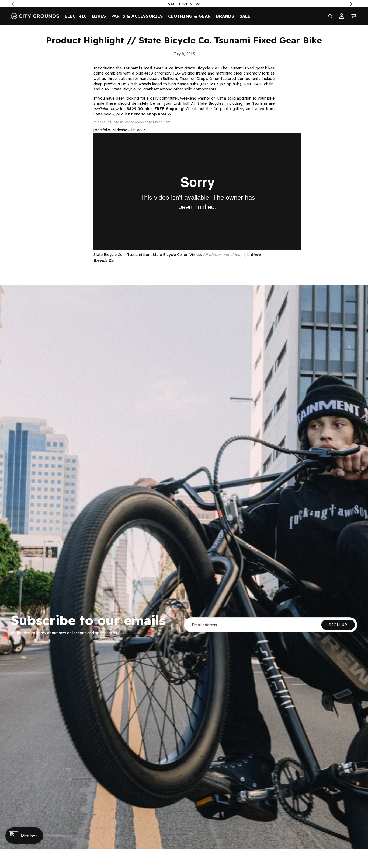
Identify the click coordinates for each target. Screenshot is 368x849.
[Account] (342, 16)
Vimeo (195, 254)
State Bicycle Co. (168, 254)
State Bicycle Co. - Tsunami (117, 254)
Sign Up (338, 624)
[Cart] (353, 16)
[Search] (330, 16)
